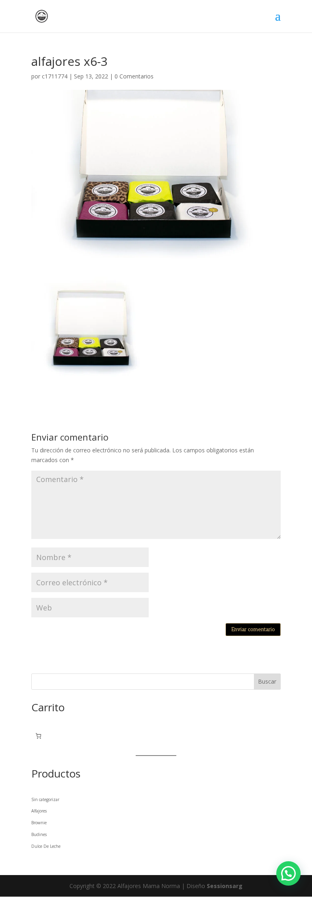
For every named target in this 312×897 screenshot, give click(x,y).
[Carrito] (38, 736)
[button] (288, 873)
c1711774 (54, 76)
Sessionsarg (225, 886)
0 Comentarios (134, 76)
